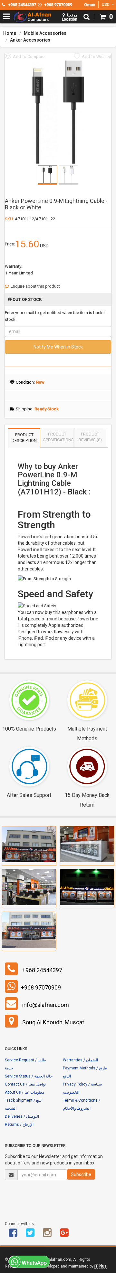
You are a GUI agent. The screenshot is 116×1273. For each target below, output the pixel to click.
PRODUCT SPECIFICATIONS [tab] (58, 437)
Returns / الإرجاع (19, 1124)
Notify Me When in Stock (58, 346)
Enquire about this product (35, 286)
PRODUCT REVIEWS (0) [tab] (90, 437)
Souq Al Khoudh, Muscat (53, 1022)
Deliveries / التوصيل (22, 1116)
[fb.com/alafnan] (12, 1235)
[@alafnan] (30, 1235)
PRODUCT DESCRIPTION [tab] (24, 437)
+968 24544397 (42, 970)
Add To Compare (28, 56)
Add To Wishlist (96, 56)
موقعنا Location (69, 17)
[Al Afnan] (64, 1235)
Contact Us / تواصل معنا (25, 1084)
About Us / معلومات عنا (24, 1092)
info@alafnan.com (45, 1004)
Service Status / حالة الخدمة (29, 1076)
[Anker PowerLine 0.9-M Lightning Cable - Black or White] (58, 111)
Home (9, 33)
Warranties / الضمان (80, 1060)
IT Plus (100, 1266)
